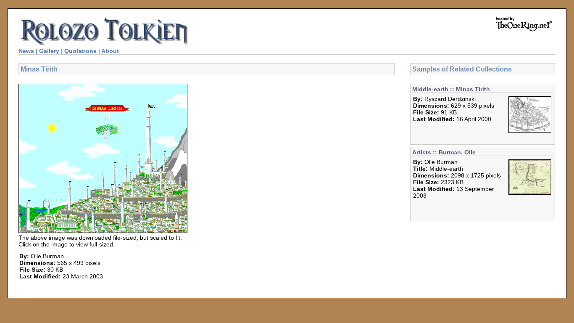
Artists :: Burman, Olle (444, 152)
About (110, 51)
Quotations (80, 51)
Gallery (49, 51)
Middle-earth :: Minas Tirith (451, 89)
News (26, 51)
